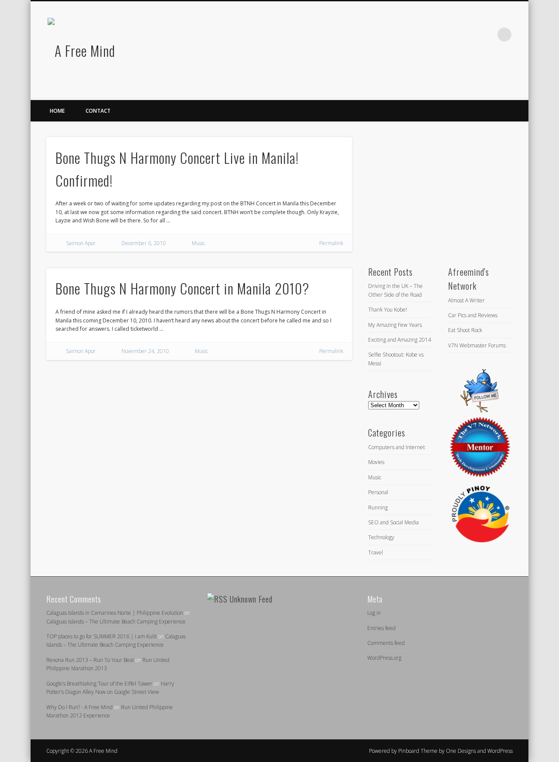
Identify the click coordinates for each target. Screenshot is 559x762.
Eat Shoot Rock (465, 330)
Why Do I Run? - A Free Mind (79, 707)
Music (198, 243)
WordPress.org (384, 658)
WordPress (500, 751)
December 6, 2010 (143, 243)
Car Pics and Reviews (472, 315)
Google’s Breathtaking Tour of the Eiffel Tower (99, 683)
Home (57, 110)
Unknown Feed (251, 599)
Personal (378, 492)
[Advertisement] (433, 191)
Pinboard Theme (418, 751)
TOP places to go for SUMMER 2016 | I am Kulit (101, 636)
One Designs (461, 751)
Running (378, 507)
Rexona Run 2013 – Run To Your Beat (90, 660)
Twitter (469, 35)
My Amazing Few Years (395, 325)
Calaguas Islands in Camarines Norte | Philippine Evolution (114, 613)
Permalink (331, 243)
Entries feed (381, 628)
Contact (98, 110)
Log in (374, 613)
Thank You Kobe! (387, 309)
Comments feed (386, 643)
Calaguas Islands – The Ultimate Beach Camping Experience (116, 621)
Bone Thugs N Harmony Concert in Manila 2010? (182, 288)
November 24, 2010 (145, 351)
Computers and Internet (396, 447)
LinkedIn (486, 35)
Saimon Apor (81, 243)
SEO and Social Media (393, 522)
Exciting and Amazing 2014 (399, 339)
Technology (381, 537)
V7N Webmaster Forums (477, 345)
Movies (376, 462)
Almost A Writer (466, 300)
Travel (375, 552)
